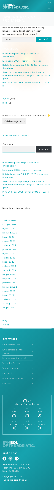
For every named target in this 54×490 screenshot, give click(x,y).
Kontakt (7, 383)
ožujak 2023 (8, 274)
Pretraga (7, 144)
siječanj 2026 (9, 220)
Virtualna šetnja (11, 363)
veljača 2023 (9, 278)
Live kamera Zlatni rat (14, 358)
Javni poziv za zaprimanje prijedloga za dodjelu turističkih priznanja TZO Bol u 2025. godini (26, 75)
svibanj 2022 (9, 299)
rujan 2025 (8, 228)
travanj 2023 (9, 270)
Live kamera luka (11, 344)
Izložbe (5, 136)
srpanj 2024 (8, 241)
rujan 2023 (8, 253)
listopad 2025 (10, 224)
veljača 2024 (9, 245)
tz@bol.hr (14, 471)
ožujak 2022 (8, 307)
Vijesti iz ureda (10, 368)
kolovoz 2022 (9, 286)
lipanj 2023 (8, 261)
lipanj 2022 (8, 295)
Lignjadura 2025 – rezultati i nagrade (22, 60)
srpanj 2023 (8, 257)
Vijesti (5, 98)
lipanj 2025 (8, 237)
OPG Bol (7, 373)
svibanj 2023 (9, 266)
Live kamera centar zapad (12, 351)
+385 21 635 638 (21, 467)
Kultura (12, 136)
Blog (4, 102)
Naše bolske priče (22, 136)
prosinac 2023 (10, 249)
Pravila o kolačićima (12, 378)
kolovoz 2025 (9, 232)
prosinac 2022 (10, 282)
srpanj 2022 (8, 291)
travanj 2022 (9, 303)
